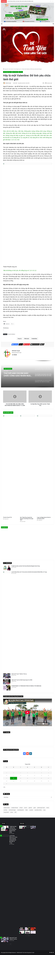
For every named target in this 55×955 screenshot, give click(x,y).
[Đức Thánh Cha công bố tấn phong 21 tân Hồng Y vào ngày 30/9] (27, 465)
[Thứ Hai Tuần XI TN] (10, 465)
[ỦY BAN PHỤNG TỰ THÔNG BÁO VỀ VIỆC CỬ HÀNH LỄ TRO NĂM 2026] (6, 687)
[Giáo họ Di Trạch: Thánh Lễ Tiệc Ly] (6, 675)
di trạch (21, 807)
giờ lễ (35, 807)
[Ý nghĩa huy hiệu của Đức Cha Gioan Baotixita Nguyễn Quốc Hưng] (6, 567)
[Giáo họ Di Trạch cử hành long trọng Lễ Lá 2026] (6, 681)
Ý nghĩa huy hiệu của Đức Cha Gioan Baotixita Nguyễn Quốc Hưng (25, 566)
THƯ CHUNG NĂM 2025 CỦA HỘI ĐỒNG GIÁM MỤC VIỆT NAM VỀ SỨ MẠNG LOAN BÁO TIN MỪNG (17, 374)
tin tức (12, 812)
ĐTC (15, 812)
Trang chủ (6, 69)
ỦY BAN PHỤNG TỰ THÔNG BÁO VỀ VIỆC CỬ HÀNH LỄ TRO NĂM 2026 (26, 685)
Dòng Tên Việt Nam (11, 334)
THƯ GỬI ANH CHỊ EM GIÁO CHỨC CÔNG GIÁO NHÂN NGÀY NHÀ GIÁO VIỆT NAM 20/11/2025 (25, 1)
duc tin (25, 807)
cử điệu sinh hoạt (14, 807)
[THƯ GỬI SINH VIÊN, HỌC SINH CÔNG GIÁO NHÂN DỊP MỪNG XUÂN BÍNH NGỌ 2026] (33, 928)
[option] (27, 373)
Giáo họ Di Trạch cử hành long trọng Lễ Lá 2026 (21, 679)
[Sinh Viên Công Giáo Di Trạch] (27, 12)
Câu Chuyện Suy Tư (17, 69)
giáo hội (30, 807)
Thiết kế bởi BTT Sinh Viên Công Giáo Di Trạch (25, 952)
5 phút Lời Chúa (7, 807)
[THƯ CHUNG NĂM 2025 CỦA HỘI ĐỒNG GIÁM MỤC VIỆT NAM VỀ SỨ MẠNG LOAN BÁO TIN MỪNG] (27, 932)
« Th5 (4, 787)
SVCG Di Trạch (8, 83)
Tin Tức (20, 71)
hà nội (48, 807)
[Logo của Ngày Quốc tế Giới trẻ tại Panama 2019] (44, 465)
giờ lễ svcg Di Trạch (41, 807)
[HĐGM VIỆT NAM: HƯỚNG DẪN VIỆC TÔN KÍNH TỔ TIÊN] (33, 932)
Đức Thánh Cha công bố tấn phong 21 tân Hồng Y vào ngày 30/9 (26, 518)
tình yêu (27, 338)
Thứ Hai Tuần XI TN (7, 517)
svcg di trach (6, 812)
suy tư (20, 338)
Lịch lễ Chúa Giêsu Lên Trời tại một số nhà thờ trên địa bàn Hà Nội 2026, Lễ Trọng (29, 572)
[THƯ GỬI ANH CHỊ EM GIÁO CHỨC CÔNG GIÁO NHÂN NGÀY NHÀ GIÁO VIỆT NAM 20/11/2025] (21, 932)
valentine (34, 338)
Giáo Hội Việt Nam (7, 368)
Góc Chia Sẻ (11, 69)
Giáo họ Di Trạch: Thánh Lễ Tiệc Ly (19, 673)
